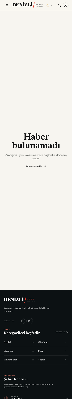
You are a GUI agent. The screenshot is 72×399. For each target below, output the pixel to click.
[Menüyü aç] (7, 5)
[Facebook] (22, 321)
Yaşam (41, 360)
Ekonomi (8, 351)
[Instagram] (29, 321)
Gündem (43, 342)
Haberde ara (60, 332)
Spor (40, 351)
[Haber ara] (59, 5)
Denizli (7, 342)
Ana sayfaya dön (34, 166)
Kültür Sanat (10, 360)
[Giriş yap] (65, 5)
